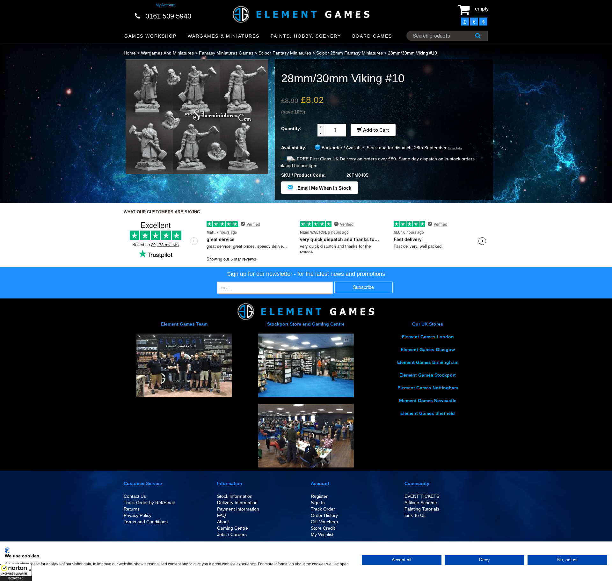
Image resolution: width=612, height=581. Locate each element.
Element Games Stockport (427, 375)
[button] (16, 572)
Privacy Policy (137, 515)
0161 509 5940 (168, 16)
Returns (132, 508)
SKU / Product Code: (303, 175)
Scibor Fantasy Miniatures (285, 52)
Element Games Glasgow (428, 349)
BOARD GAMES (372, 36)
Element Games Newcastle (427, 400)
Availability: (294, 147)
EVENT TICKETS (421, 496)
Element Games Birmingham (427, 362)
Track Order (323, 508)
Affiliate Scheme (420, 502)
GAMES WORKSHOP (150, 36)
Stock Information (234, 496)
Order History (324, 515)
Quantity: (291, 128)
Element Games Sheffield (427, 413)
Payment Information (238, 508)
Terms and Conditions (146, 521)
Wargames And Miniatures (167, 52)
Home (130, 52)
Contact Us (135, 496)
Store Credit (323, 528)
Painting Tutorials (421, 508)
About (223, 521)
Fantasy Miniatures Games (226, 52)
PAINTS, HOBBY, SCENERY (306, 36)
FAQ (221, 515)
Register (319, 496)
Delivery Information (237, 502)
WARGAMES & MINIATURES (223, 36)
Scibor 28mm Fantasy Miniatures (349, 52)
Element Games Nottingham (427, 387)
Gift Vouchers (324, 521)
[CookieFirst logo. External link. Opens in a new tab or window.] (7, 550)
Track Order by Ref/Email (149, 502)
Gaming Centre (232, 528)
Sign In (318, 502)
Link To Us (415, 515)
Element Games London (428, 336)
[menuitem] (150, 36)
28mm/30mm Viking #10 (412, 52)
